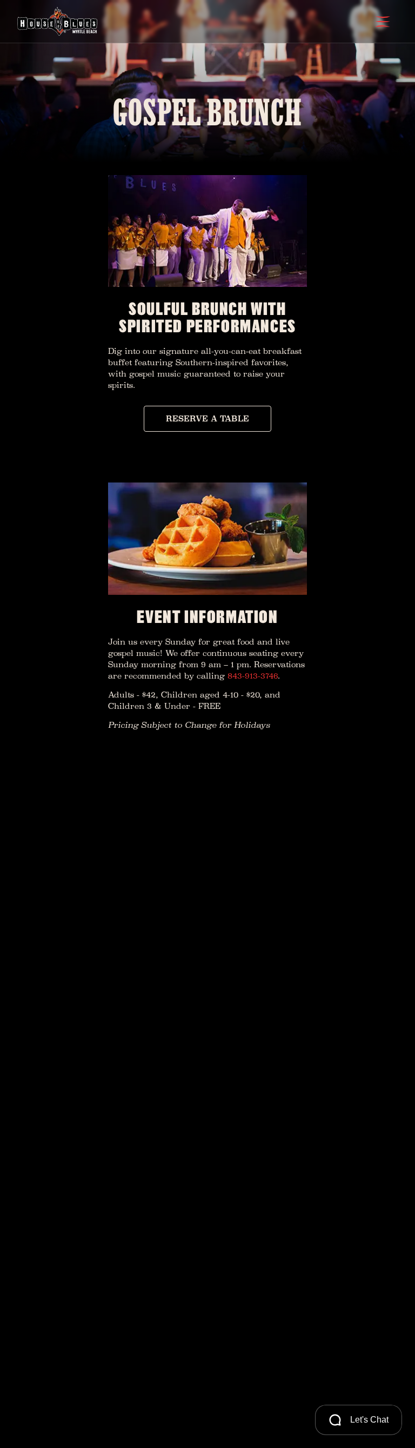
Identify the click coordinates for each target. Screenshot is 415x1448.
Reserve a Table (207, 418)
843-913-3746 (252, 675)
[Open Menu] (383, 22)
